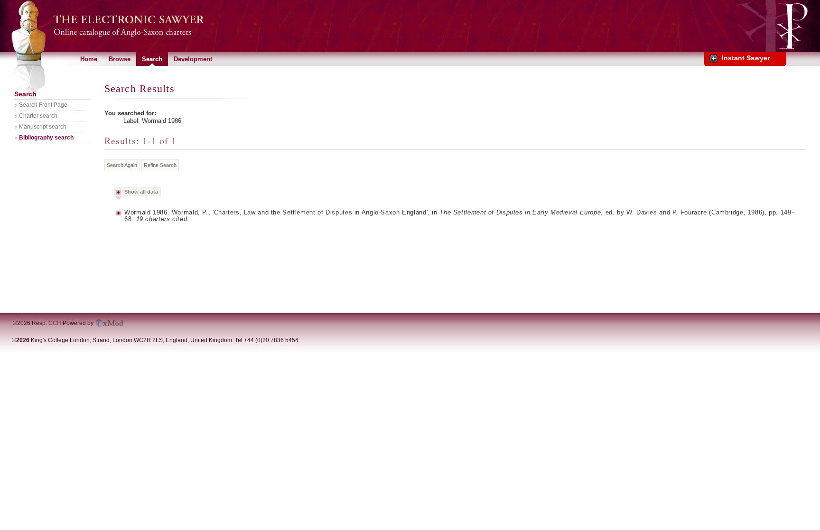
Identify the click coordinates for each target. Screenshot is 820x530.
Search (152, 59)
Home (88, 59)
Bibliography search (46, 137)
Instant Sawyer (746, 58)
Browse (119, 59)
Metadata (119, 216)
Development (193, 59)
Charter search (38, 115)
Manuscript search (42, 126)
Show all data (141, 192)
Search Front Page (43, 105)
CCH (54, 323)
